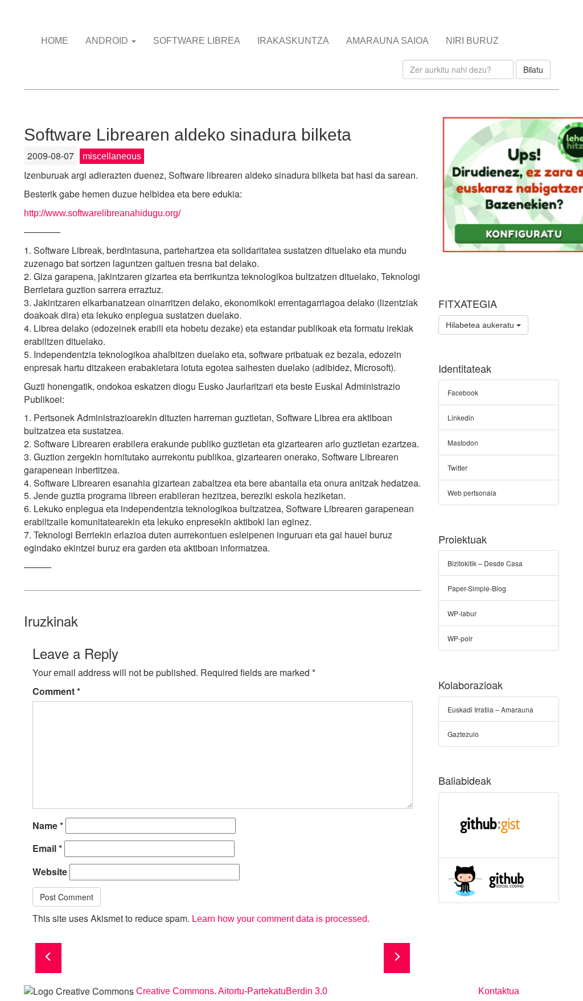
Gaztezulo (463, 734)
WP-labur (462, 613)
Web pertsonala (471, 492)
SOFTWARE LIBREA (196, 41)
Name (47, 825)
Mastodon (462, 442)
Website (49, 872)
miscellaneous (112, 156)
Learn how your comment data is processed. (280, 919)
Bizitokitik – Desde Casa (485, 563)
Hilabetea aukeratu (481, 324)
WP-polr (460, 638)
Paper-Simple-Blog (476, 588)
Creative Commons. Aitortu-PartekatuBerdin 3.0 (231, 991)
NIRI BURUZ (472, 41)
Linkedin (460, 417)
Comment (56, 691)
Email (47, 848)
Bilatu (533, 69)
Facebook (462, 392)
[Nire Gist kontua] (490, 824)
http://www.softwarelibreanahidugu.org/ (102, 213)
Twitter (457, 467)
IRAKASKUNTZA (293, 41)
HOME (54, 41)
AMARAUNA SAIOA (387, 41)
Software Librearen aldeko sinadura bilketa (187, 134)
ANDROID (107, 41)
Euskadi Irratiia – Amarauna (490, 709)
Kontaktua (498, 991)
